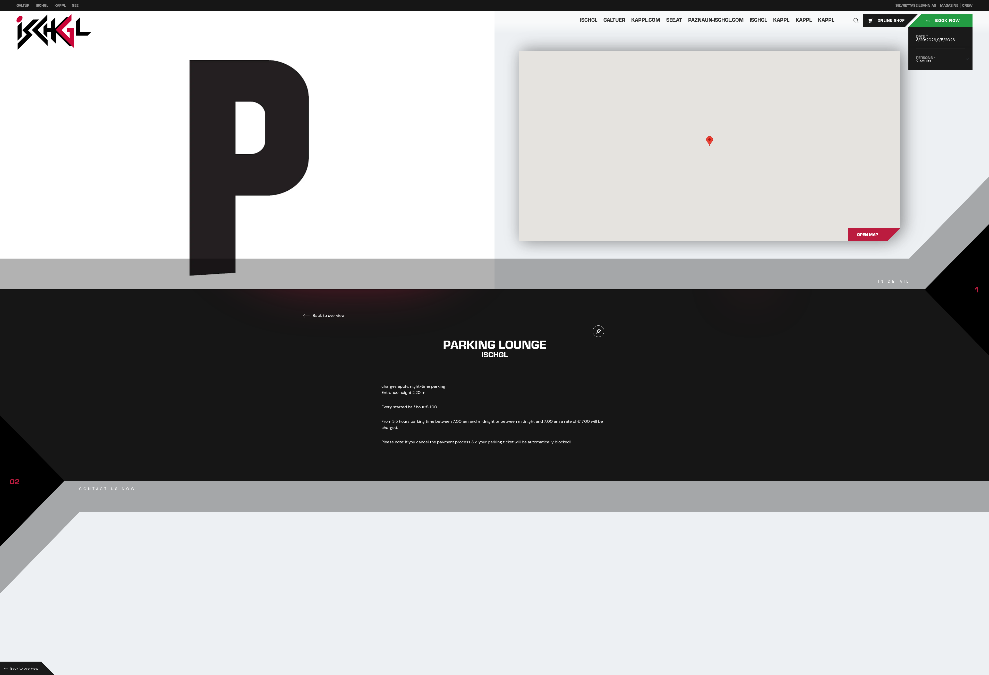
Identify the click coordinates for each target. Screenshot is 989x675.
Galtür (22, 5)
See (75, 5)
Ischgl (42, 5)
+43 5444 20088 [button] (406, 617)
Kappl (60, 5)
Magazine (949, 5)
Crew (967, 5)
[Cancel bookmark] (598, 331)
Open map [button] (867, 234)
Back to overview (328, 315)
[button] (856, 20)
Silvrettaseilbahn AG (916, 5)
